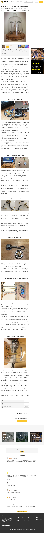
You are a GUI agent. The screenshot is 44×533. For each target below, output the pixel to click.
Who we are (30, 523)
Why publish (30, 517)
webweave (10, 483)
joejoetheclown (4, 8)
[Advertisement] (37, 61)
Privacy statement (26, 529)
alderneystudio (11, 465)
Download (26, 400)
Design (18, 520)
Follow (7, 47)
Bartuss (10, 497)
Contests (17, 1)
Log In (37, 1)
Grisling (10, 504)
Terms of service (19, 529)
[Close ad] (43, 49)
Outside (23, 520)
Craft (17, 521)
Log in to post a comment (22, 511)
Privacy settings (32, 529)
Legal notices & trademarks (30, 531)
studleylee (10, 490)
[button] (28, 10)
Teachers (21, 1)
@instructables (39, 517)
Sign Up (41, 1)
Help (29, 520)
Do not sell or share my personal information (17, 531)
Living (9, 8)
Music (12, 8)
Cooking (23, 517)
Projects (12, 1)
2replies (8, 479)
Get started (30, 519)
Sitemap (29, 521)
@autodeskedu (39, 519)
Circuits (18, 517)
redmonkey (10, 458)
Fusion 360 (18, 183)
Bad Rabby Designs (6, 54)
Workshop (18, 519)
